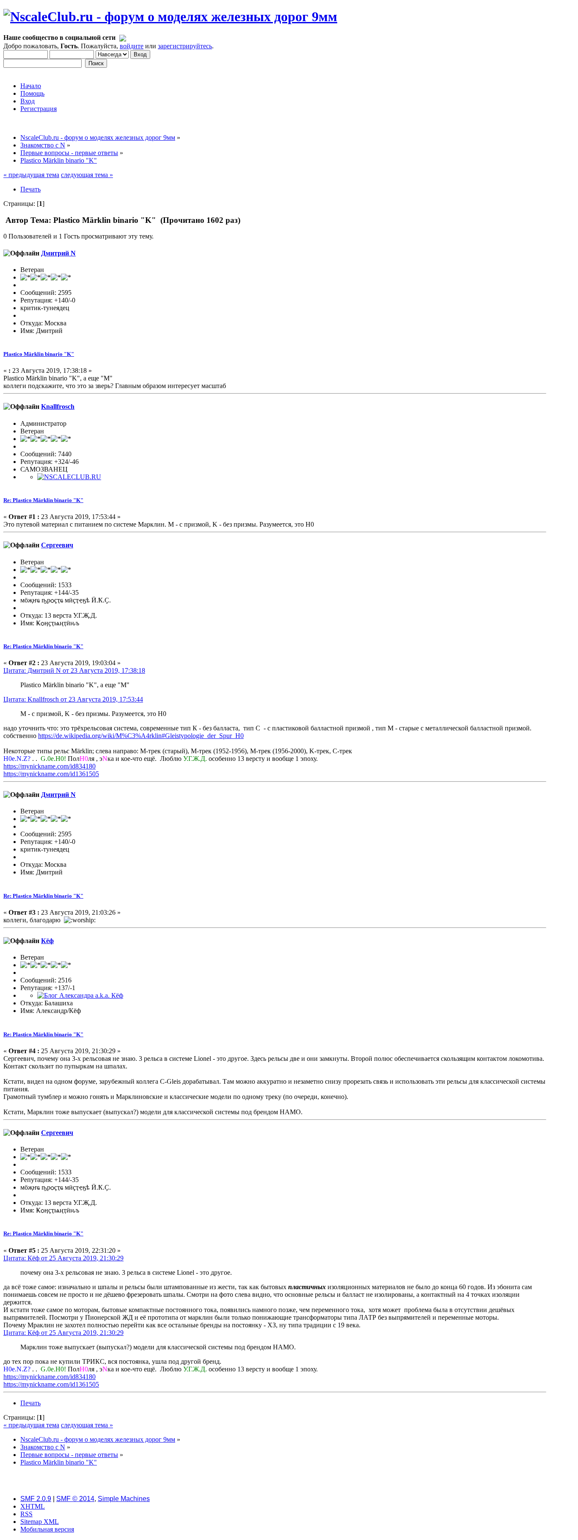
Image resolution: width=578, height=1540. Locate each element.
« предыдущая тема (31, 174)
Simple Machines (124, 1498)
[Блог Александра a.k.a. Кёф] (80, 995)
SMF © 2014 (75, 1498)
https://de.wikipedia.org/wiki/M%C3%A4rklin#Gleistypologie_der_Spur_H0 (141, 735)
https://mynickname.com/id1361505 (51, 773)
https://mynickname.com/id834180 (49, 766)
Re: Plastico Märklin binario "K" (43, 500)
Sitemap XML (39, 1521)
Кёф (47, 940)
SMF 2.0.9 (35, 1498)
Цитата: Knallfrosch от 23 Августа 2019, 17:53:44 (73, 699)
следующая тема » (87, 174)
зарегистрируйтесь (185, 46)
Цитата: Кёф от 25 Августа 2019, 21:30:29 (63, 1258)
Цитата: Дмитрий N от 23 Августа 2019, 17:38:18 (74, 670)
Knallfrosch (57, 406)
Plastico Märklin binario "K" (38, 354)
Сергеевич (57, 545)
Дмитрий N (58, 253)
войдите (131, 46)
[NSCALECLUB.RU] (69, 476)
